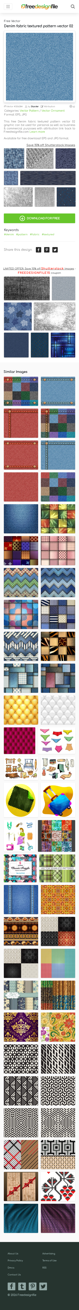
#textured (48, 234)
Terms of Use (49, 1260)
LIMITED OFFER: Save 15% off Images (38, 268)
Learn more (37, 131)
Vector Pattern (29, 110)
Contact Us (14, 1274)
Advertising (48, 1253)
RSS (44, 1268)
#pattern (22, 234)
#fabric (35, 234)
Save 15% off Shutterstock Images (50, 145)
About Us (13, 1253)
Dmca (11, 1268)
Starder (35, 106)
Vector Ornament (53, 110)
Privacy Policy (15, 1260)
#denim (9, 234)
